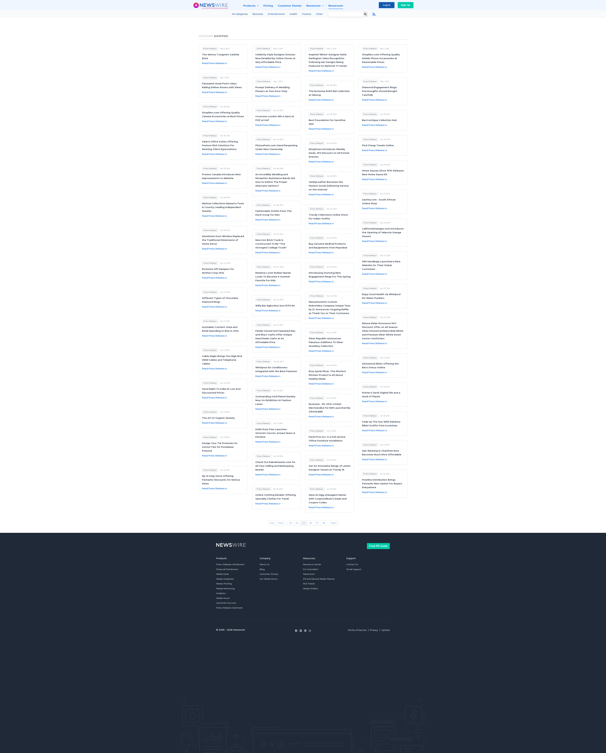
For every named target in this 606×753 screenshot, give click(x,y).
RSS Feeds (309, 583)
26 (310, 522)
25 (304, 522)
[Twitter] (301, 630)
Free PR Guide (378, 545)
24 (297, 522)
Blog (262, 569)
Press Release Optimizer (229, 607)
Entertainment (276, 14)
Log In (386, 5)
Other (319, 14)
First (271, 522)
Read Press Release (213, 63)
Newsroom (309, 574)
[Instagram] (310, 630)
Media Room (223, 598)
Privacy (374, 630)
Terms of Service (357, 630)
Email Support (353, 569)
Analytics (221, 593)
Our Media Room (269, 579)
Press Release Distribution (230, 564)
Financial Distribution (227, 569)
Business (257, 14)
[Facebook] (296, 630)
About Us (264, 564)
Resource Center (312, 564)
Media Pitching (224, 583)
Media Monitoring (225, 588)
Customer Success (226, 603)
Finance (306, 14)
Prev (281, 522)
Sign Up (405, 5)
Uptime (385, 630)
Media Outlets (310, 588)
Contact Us (352, 564)
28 (323, 522)
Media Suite (222, 574)
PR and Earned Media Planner (319, 579)
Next (334, 522)
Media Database (225, 579)
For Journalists (310, 569)
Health (293, 14)
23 (290, 522)
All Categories (240, 14)
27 (317, 522)
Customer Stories (269, 574)
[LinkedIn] (305, 630)
